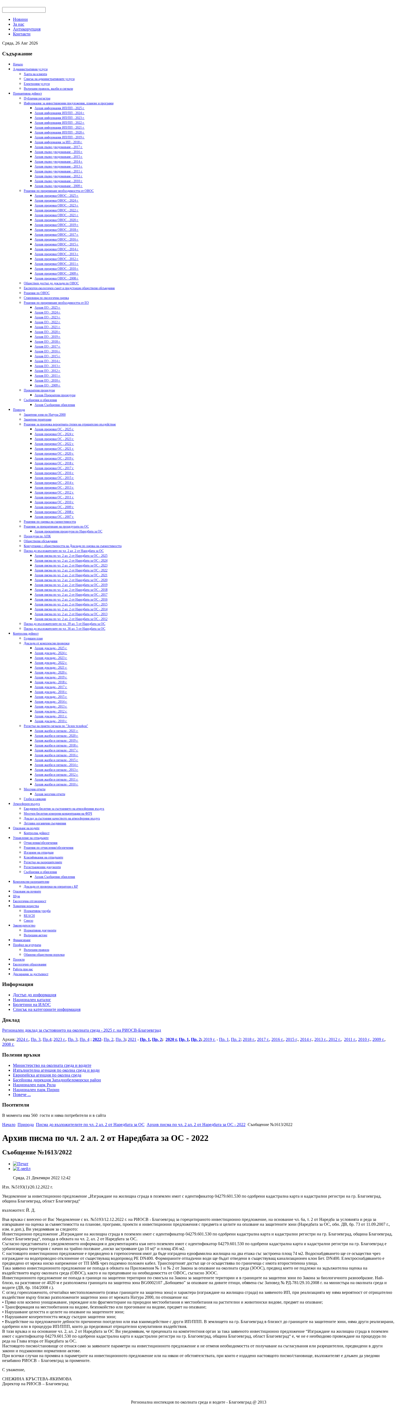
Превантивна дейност (27, 93)
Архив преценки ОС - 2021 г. (54, 449)
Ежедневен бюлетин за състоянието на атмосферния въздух (64, 809)
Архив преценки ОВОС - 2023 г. (57, 205)
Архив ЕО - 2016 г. (47, 351)
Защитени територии (37, 419)
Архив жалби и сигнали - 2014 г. (56, 765)
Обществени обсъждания (41, 541)
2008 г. (8, 1044)
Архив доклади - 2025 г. (51, 648)
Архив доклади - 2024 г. (51, 653)
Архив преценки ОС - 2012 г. (54, 492)
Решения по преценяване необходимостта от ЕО (56, 303)
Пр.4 (47, 1039)
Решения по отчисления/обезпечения (48, 848)
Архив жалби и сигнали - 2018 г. (56, 745)
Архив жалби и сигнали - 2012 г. (56, 775)
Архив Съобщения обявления (55, 405)
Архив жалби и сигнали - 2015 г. (56, 760)
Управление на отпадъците (31, 838)
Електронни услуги (37, 84)
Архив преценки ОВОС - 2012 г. (57, 259)
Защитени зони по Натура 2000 (45, 415)
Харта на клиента (35, 74)
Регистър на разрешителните (43, 862)
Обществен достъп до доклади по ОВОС (51, 283)
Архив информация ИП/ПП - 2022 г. (60, 123)
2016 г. (277, 1039)
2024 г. (22, 1039)
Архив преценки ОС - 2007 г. (54, 517)
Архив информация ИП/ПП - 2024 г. (60, 113)
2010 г (363, 1039)
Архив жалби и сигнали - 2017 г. (56, 750)
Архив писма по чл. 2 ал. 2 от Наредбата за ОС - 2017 (71, 595)
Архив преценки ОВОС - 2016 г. (57, 239)
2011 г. (350, 1039)
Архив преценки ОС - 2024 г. (54, 434)
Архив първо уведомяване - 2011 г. (59, 171)
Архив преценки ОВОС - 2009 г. (57, 273)
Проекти (19, 959)
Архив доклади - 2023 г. (51, 658)
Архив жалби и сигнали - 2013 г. (56, 770)
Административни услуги (30, 69)
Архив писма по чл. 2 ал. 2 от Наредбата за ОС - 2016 (71, 599)
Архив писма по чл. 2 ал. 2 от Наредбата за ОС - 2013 (71, 614)
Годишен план (33, 638)
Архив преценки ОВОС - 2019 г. (57, 225)
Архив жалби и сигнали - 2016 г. (56, 755)
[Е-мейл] (22, 1168)
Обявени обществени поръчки (44, 955)
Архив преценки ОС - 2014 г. (54, 483)
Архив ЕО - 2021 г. (47, 327)
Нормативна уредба (37, 911)
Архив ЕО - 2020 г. (47, 332)
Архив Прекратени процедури (55, 395)
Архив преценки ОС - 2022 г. (54, 444)
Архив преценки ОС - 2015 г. (54, 478)
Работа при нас (23, 969)
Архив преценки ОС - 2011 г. (54, 497)
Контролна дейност (26, 633)
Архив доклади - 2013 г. (51, 706)
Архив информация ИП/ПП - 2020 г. (60, 132)
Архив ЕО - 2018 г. (47, 342)
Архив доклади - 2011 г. (51, 716)
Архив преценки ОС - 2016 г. (54, 473)
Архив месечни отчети (50, 794)
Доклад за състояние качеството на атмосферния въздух (62, 818)
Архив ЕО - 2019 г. (47, 337)
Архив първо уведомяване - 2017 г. (59, 147)
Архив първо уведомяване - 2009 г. (59, 186)
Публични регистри (37, 98)
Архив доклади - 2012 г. (51, 711)
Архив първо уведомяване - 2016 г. (59, 152)
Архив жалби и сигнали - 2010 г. (56, 784)
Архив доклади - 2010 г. (51, 721)
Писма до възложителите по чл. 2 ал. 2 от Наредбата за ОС (64, 551)
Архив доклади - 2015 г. (51, 697)
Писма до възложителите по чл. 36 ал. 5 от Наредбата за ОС (64, 629)
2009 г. (378, 1039)
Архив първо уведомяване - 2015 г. (59, 157)
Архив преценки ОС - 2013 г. (54, 487)
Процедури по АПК (37, 536)
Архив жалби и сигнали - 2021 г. (56, 731)
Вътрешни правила (36, 950)
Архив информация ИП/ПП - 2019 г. (60, 137)
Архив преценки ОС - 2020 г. (54, 453)
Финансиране (22, 940)
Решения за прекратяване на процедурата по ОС (56, 526)
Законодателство (24, 925)
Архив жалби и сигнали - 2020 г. (56, 736)
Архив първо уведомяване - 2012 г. (59, 176)
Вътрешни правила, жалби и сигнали (48, 89)
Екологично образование (29, 964)
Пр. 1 (145, 1039)
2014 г (305, 1039)
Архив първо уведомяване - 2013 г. (59, 166)
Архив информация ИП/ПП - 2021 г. (60, 127)
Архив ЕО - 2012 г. (47, 371)
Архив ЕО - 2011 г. (47, 376)
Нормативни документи (40, 930)
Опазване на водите (26, 828)
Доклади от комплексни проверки (46, 643)
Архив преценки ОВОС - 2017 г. (57, 235)
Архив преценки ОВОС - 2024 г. (57, 200)
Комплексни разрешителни (31, 882)
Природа (19, 410)
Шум (16, 896)
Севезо (28, 920)
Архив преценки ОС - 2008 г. (54, 512)
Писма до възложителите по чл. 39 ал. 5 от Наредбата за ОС (64, 624)
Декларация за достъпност (30, 974)
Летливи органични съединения (45, 823)
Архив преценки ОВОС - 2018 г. (57, 230)
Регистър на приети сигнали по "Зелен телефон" (56, 726)
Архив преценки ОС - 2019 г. (54, 458)
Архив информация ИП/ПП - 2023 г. (60, 118)
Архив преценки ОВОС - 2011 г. (57, 264)
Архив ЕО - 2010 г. (47, 380)
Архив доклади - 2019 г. (51, 677)
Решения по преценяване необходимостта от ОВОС (59, 191)
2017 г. (263, 1039)
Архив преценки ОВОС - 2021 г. (57, 215)
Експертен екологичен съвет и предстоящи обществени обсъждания (69, 288)
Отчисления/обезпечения (41, 843)
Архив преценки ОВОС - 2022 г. (57, 210)
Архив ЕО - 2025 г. (47, 307)
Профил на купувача (27, 945)
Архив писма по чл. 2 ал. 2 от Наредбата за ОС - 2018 (71, 590)
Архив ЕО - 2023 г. (47, 317)
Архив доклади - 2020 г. (51, 672)
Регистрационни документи (42, 867)
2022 (97, 1039)
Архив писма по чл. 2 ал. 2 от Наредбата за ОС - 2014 (71, 609)
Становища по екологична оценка (46, 298)
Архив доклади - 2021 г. (51, 667)
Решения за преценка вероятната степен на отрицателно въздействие (70, 424)
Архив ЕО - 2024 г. (47, 312)
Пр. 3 (36, 1039)
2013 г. (320, 1039)
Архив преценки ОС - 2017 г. (54, 468)
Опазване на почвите (27, 891)
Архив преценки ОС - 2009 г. (54, 507)
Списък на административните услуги (49, 79)
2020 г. (172, 1039)
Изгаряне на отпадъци (38, 852)
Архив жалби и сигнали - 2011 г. (56, 779)
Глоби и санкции (35, 799)
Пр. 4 (84, 1039)
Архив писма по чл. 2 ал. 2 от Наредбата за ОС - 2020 (71, 580)
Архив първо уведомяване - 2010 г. (59, 181)
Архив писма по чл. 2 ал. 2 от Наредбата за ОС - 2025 (71, 556)
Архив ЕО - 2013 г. (47, 366)
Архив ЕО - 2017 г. (47, 346)
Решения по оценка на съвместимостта (50, 522)
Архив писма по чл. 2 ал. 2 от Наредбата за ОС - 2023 (71, 565)
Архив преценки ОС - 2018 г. (54, 463)
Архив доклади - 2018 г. (51, 682)
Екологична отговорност (29, 901)
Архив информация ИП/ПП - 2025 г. (60, 108)
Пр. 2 (108, 1039)
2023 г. (59, 1039)
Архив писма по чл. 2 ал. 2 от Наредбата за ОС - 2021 (71, 575)
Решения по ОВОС (37, 293)
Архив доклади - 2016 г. (51, 692)
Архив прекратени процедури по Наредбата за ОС (68, 531)
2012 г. (334, 1039)
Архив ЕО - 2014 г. (47, 361)
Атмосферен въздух (26, 804)
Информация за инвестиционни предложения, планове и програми (68, 103)
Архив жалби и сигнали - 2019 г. (56, 740)
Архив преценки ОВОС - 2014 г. (57, 249)
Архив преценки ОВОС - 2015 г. (57, 244)
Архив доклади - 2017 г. (51, 687)
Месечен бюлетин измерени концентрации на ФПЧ (58, 813)
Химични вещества (26, 906)
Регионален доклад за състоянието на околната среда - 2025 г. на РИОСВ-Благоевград (81, 1030)
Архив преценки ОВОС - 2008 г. (57, 278)
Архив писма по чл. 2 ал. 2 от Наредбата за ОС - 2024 (71, 560)
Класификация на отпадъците (43, 857)
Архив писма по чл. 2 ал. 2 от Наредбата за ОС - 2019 (71, 585)
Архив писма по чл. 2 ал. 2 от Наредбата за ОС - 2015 (71, 604)
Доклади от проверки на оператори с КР (51, 886)
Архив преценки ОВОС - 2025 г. (57, 196)
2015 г (291, 1039)
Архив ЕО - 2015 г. (47, 356)
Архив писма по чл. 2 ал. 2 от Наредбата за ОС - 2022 (71, 570)
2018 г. (249, 1039)
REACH (29, 916)
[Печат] (20, 1163)
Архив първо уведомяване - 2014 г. (59, 162)
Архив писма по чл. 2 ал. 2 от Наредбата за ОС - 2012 (71, 619)
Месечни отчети (34, 789)
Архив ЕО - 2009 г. (47, 385)
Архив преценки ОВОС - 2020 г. (57, 220)
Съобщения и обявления (40, 400)
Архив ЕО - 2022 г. (47, 322)
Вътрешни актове (35, 935)
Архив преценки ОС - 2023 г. (54, 439)
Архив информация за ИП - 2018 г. (58, 142)
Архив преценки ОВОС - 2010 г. (57, 269)
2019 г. (209, 1039)
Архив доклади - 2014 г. (51, 702)
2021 (132, 1039)
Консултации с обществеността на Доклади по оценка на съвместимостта (73, 546)
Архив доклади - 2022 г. (51, 663)
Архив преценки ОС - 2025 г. (54, 429)
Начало (18, 64)
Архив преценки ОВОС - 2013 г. (57, 254)
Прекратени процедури (39, 390)
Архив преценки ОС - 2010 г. (54, 502)
